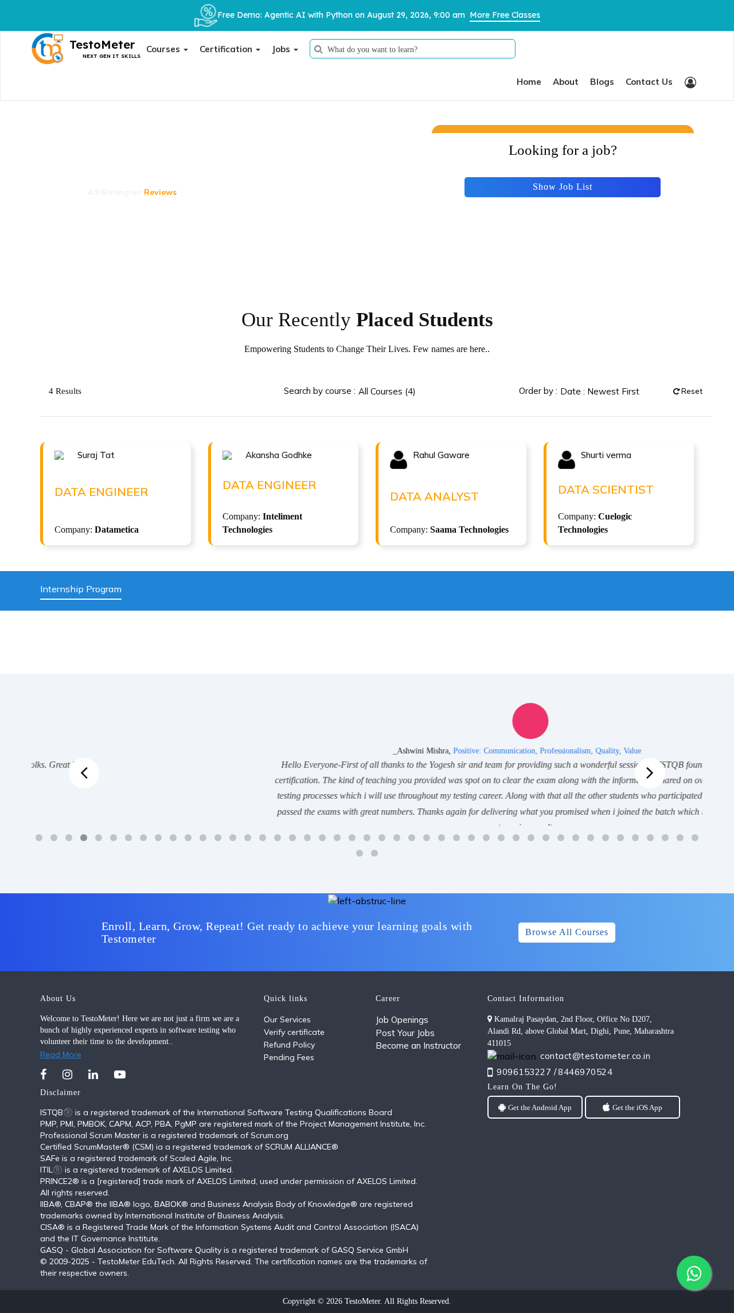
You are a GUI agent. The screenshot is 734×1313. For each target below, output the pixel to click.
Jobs (282, 49)
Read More (60, 1054)
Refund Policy (289, 1045)
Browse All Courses (566, 932)
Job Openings (402, 1019)
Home (529, 81)
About (566, 81)
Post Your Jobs (405, 1032)
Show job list (562, 187)
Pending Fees (289, 1057)
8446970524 (585, 1071)
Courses (164, 49)
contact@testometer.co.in (595, 1055)
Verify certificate (294, 1032)
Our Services (287, 1019)
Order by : (538, 390)
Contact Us (649, 81)
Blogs (602, 81)
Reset (691, 391)
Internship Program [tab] (81, 589)
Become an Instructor (418, 1045)
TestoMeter (362, 1301)
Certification (227, 49)
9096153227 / (526, 1071)
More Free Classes (505, 15)
